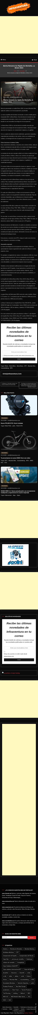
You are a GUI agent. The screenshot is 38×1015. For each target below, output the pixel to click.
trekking (15, 993)
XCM (4, 1000)
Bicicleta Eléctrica (29, 949)
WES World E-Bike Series (18, 996)
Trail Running (6, 993)
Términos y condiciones (19, 1011)
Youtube (23, 1009)
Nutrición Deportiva (23, 983)
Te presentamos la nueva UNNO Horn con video (15, 458)
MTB (11, 368)
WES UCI (5, 996)
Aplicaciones (8, 495)
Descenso (14, 972)
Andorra (5, 949)
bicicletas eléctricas (8, 952)
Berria (6, 366)
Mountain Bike (31, 366)
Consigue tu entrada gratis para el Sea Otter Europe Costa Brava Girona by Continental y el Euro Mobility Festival (28, 385)
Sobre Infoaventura (7, 1007)
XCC (29, 996)
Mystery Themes (28, 1013)
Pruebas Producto (8, 986)
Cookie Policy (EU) (31, 1009)
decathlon (5, 972)
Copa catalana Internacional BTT (12, 969)
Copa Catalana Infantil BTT (10, 966)
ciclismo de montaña (8, 962)
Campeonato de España (10, 955)
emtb (22, 976)
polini (13, 425)
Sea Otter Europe (21, 986)
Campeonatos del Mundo (26, 955)
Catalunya (29, 959)
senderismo (6, 990)
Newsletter (16, 1007)
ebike (10, 976)
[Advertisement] (19, 35)
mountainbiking (5, 368)
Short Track (15, 990)
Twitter (10, 1009)
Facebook (4, 1009)
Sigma (18, 495)
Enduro (29, 976)
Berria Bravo (20, 366)
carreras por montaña (17, 959)
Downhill (22, 972)
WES (29, 993)
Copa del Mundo (28, 969)
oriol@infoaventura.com (16, 97)
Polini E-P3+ (19, 425)
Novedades (7, 95)
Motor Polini (8, 425)
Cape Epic (6, 959)
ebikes (16, 976)
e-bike (28, 972)
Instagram (16, 1009)
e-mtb (4, 976)
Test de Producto (26, 990)
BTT (25, 366)
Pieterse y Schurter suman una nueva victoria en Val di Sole (9, 384)
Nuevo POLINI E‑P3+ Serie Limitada (12, 423)
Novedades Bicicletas (9, 983)
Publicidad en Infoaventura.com (28, 1007)
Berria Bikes (12, 366)
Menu (4, 59)
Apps (14, 495)
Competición (20, 962)
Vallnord (22, 993)
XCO (5, 462)
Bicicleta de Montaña (16, 949)
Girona (5, 979)
